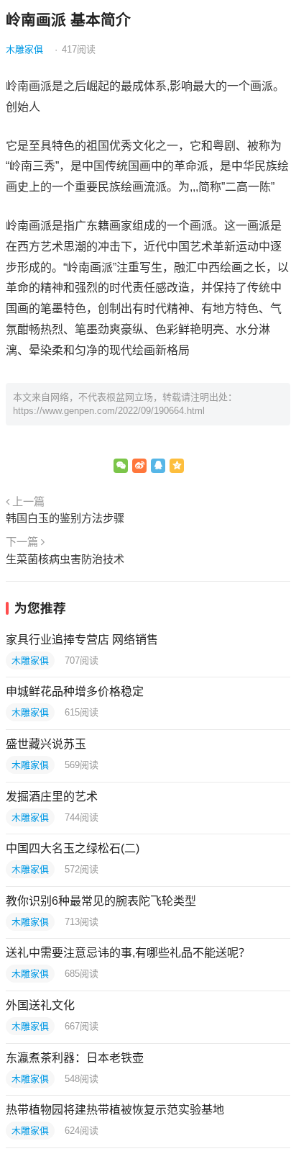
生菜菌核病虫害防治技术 (65, 559)
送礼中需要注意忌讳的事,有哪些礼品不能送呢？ (128, 953)
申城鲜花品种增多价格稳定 (75, 691)
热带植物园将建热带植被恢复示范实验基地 (115, 1110)
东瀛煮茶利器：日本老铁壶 (75, 1058)
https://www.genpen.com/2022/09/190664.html (109, 410)
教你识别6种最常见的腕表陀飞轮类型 (101, 901)
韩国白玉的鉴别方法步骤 (65, 518)
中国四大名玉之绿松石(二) (72, 848)
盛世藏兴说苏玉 (46, 744)
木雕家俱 (24, 49)
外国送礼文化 (40, 1005)
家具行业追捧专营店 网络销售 (82, 639)
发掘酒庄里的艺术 (52, 796)
